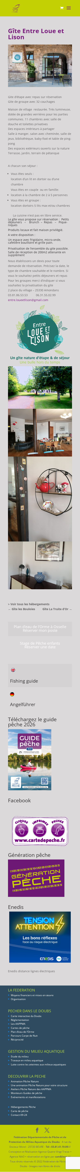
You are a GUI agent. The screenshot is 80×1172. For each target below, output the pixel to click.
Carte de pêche (19, 1111)
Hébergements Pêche (23, 1107)
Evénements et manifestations (28, 1097)
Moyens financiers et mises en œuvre (32, 995)
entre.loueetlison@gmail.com (28, 300)
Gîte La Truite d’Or (57, 609)
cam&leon (61, 1156)
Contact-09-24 (19, 1115)
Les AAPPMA (18, 1024)
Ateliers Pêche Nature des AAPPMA (31, 1089)
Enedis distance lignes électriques (31, 971)
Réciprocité (17, 1039)
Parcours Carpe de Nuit (24, 1035)
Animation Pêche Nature (25, 1081)
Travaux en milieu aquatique (27, 1060)
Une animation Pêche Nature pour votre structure (39, 1085)
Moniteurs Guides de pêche (26, 1093)
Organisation (18, 999)
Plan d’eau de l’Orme (22, 1032)
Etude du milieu (20, 1056)
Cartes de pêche (20, 1028)
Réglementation (20, 1020)
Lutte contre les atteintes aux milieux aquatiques (38, 1064)
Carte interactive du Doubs (26, 1016)
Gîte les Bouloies (21, 609)
